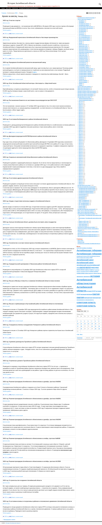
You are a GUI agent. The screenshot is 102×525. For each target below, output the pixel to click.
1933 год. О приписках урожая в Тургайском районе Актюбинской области (26, 360)
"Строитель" (82, 77)
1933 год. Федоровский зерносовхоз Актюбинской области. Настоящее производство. (30, 37)
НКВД (93, 267)
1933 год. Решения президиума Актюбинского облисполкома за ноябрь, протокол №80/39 (31, 438)
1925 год (81, 125)
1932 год (81, 146)
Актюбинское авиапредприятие (86, 191)
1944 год (81, 182)
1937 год (81, 161)
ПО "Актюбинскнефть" (84, 203)
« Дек (78, 334)
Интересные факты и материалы (85, 94)
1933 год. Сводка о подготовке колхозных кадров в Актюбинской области (26, 201)
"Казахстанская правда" (84, 38)
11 (81, 323)
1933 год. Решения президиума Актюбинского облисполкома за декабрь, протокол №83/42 (32, 381)
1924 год (81, 122)
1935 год (81, 155)
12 (85, 323)
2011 (16, 13)
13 (88, 323)
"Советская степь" (83, 53)
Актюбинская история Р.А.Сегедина (86, 17)
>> (99, 13)
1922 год (81, 116)
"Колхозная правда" (83, 47)
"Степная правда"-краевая (85, 71)
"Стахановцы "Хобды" (84, 65)
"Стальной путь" (83, 62)
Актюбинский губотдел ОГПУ (83, 256)
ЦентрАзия (79, 337)
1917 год (81, 101)
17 (77, 326)
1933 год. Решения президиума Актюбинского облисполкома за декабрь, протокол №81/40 (32, 419)
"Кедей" (80, 41)
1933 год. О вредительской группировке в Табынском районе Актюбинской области (30, 264)
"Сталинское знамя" (83, 59)
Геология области (83, 194)
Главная (3, 8)
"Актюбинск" (82, 20)
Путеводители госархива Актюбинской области (28, 8)
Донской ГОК (82, 197)
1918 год (81, 104)
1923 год (81, 119)
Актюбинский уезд (83, 265)
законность (80, 276)
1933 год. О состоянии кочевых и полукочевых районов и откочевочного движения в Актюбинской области (37, 501)
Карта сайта (8, 8)
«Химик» (81, 83)
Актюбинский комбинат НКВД (85, 257)
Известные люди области (84, 88)
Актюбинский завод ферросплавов (87, 188)
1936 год (81, 158)
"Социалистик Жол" (83, 56)
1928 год (81, 134)
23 (99, 326)
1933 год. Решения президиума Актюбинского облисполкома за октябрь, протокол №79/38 (32, 461)
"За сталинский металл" (84, 35)
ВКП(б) (82, 267)
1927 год (81, 131)
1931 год (81, 143)
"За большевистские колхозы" (86, 26)
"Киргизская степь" (83, 44)
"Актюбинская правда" (84, 23)
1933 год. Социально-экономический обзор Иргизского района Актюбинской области (30, 157)
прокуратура (88, 297)
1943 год (81, 179)
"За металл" (82, 32)
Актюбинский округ (85, 260)
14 (92, 323)
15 (95, 323)
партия (96, 294)
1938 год (81, 164)
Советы (87, 269)
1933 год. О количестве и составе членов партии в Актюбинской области (26, 243)
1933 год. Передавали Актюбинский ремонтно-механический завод (24, 62)
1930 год (81, 140)
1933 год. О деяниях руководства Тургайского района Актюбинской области (27, 341)
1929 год (81, 137)
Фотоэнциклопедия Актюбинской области (87, 234)
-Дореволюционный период (85, 98)
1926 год (81, 128)
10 (77, 323)
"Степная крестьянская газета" (86, 68)
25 (81, 328)
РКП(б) (78, 269)
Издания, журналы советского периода (87, 91)
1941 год (81, 173)
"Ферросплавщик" (83, 80)
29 (95, 328)
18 (81, 326)
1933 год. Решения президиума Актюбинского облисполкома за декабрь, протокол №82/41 (32, 398)
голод (78, 273)
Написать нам (15, 8)
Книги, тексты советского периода (86, 210)
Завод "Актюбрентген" (84, 200)
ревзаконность (81, 299)
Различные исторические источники (86, 213)
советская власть (86, 302)
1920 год (81, 110)
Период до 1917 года (83, 221)
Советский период (83, 224)
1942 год (81, 176)
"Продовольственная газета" (86, 50)
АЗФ (78, 248)
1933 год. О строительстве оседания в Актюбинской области (22, 480)
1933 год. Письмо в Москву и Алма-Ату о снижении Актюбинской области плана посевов (31, 281)
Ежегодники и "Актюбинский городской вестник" (90, 215)
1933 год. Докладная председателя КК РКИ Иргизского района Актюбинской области (30, 136)
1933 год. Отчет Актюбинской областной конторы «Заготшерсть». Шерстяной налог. (30, 83)
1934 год (81, 152)
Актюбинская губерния (89, 250)
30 (99, 328)
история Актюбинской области (88, 280)
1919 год (81, 107)
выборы (91, 271)
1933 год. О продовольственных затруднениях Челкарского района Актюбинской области (32, 324)
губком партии (89, 273)
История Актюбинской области (21, 3)
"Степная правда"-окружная (85, 74)
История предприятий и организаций (86, 186)
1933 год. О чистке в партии (11, 20)
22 (95, 326)
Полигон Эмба (82, 206)
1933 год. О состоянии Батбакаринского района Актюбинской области (25, 119)
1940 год (81, 170)
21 (92, 326)
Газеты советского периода (84, 19)
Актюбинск (84, 248)
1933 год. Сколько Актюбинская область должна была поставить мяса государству (29, 222)
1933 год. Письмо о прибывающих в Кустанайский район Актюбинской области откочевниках (33, 303)
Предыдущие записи (8, 519)
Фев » (81, 334)
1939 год (81, 167)
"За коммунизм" (82, 29)
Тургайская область (84, 271)
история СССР (91, 291)
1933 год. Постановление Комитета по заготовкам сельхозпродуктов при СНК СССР (30, 100)
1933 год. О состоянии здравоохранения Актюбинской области (23, 178)
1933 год (6, 33)
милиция (83, 294)
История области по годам (84, 97)
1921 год (81, 113)
